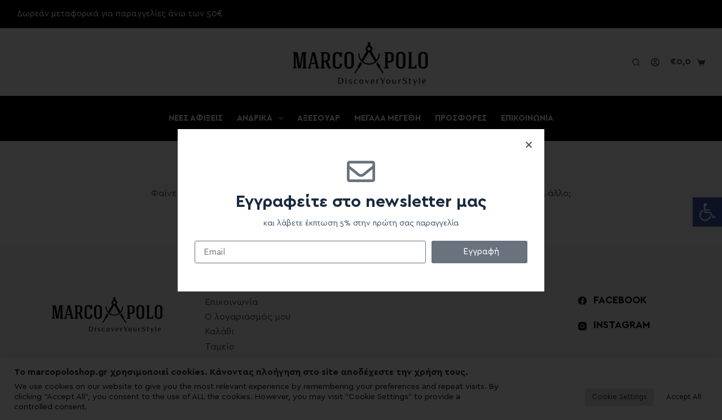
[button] (529, 144)
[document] (361, 210)
